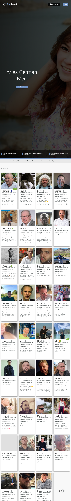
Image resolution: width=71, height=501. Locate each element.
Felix (22, 491)
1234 (21, 423)
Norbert (23, 453)
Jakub (57, 378)
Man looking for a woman (8, 350)
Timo (57, 228)
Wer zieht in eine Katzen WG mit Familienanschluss (62, 198)
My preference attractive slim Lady (44, 461)
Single (21, 463)
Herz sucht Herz (6, 198)
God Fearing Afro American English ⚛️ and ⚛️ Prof (9, 273)
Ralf (39, 453)
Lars (4, 416)
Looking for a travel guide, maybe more (44, 198)
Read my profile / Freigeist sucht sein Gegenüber (27, 198)
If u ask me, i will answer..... (61, 275)
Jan (38, 378)
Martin (23, 266)
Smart (21, 461)
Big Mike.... (57, 273)
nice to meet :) (40, 386)
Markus (40, 416)
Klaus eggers (42, 491)
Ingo (21, 341)
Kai (21, 303)
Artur (22, 378)
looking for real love (42, 348)
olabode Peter (8, 453)
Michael (58, 191)
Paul (22, 191)
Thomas (6, 341)
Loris (39, 266)
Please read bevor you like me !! (9, 236)
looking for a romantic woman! (27, 273)
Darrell (5, 266)
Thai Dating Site (15, 161)
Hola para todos (41, 273)
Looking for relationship (60, 348)
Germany (35, 161)
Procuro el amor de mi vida (43, 275)
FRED (39, 341)
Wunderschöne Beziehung (26, 348)
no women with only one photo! (9, 498)
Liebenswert (57, 463)
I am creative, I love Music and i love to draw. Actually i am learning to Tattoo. (61, 389)
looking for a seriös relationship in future (9, 348)
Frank (57, 416)
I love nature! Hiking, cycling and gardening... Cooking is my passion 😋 (9, 427)
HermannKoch (43, 228)
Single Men (26, 161)
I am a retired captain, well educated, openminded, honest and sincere (61, 314)
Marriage (43, 161)
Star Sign (52, 161)
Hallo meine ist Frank (60, 423)
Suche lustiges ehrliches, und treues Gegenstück (44, 311)
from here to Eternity (60, 311)
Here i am (57, 461)
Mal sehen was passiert (25, 498)
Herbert (5, 228)
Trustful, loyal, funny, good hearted (61, 351)
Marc (4, 378)
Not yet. (22, 425)
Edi (56, 341)
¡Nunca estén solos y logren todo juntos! (9, 311)
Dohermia (39, 236)
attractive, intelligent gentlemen (42, 351)
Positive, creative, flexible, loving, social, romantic (26, 351)
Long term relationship (42, 498)
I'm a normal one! (41, 463)
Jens (22, 228)
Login (65, 4)
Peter (57, 453)
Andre (22, 416)
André (39, 303)
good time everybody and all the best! (27, 311)
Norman (5, 191)
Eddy (39, 191)
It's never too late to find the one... (9, 423)
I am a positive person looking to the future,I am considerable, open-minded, (61, 427)
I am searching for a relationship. (62, 386)
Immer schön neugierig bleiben (27, 236)
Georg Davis (60, 303)
